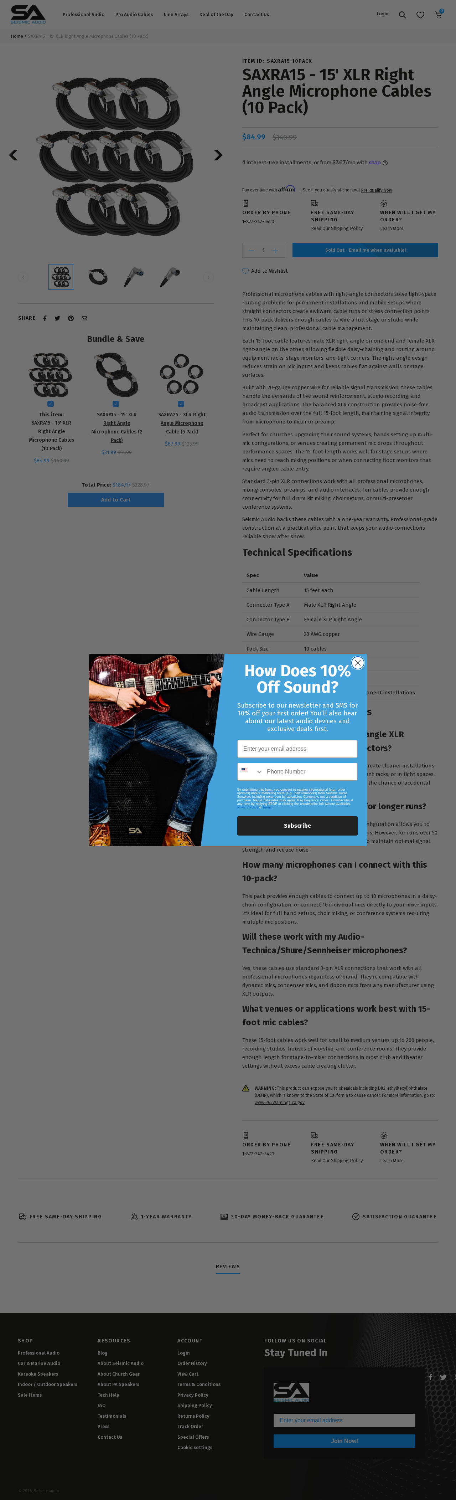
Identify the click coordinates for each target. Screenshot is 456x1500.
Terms (267, 807)
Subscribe (297, 825)
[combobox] (250, 771)
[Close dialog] (358, 663)
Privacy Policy (247, 807)
